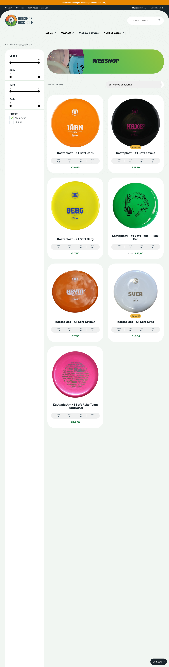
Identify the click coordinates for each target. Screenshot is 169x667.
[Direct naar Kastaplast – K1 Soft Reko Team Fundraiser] (75, 374)
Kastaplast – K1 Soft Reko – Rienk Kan (135, 237)
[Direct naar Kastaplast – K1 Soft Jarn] (75, 122)
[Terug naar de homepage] (19, 20)
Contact (8, 8)
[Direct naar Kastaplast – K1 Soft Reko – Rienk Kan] (135, 205)
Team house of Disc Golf (38, 8)
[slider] (11, 63)
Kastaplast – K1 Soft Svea (135, 322)
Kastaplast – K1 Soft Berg (75, 239)
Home (7, 45)
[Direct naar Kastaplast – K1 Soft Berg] (75, 205)
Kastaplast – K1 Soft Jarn (75, 153)
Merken (66, 32)
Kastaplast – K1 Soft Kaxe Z (135, 153)
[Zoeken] (159, 20)
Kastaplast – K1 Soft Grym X (75, 322)
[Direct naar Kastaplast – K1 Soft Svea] (135, 291)
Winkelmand (156, 8)
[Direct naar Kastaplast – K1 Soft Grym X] (75, 291)
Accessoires (112, 32)
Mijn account (137, 8)
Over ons (20, 8)
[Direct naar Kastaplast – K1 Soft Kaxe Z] (135, 122)
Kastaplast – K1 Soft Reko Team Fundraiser (75, 406)
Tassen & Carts (88, 32)
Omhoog (157, 661)
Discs (49, 32)
